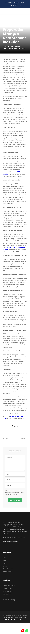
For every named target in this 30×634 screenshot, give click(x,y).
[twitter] (15, 6)
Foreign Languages (9, 585)
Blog (4, 557)
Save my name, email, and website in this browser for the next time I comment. (14, 492)
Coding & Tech (7, 588)
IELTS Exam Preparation (12, 48)
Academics (6, 597)
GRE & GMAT (7, 594)
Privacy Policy (7, 572)
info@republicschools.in (14, 2)
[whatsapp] (20, 619)
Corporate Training (9, 600)
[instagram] (17, 619)
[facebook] (3, 619)
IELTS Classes (15, 46)
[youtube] (14, 619)
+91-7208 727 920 (9, 537)
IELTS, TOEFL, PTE (8, 591)
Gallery (5, 560)
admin (7, 46)
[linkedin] (11, 6)
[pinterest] (13, 6)
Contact (5, 566)
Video (4, 563)
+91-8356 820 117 (20, 537)
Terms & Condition (8, 569)
